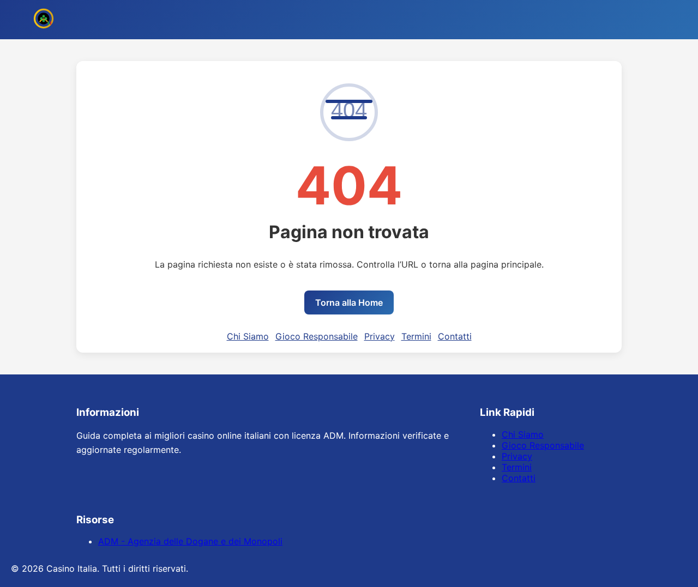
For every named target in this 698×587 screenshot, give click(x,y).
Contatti (455, 336)
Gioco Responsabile (316, 336)
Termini (416, 336)
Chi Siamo (248, 336)
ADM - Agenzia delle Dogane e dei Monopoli (190, 541)
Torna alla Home (349, 302)
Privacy (379, 336)
